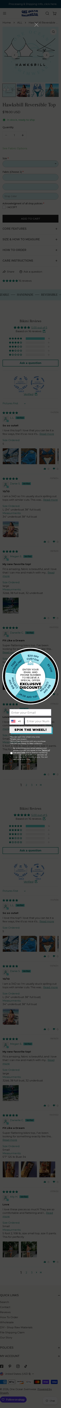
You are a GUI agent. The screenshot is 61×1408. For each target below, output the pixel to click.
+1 (19, 721)
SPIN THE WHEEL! (30, 730)
